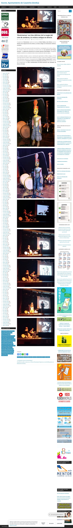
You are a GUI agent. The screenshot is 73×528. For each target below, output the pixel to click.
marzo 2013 (5, 314)
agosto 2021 (5, 163)
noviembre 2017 (6, 230)
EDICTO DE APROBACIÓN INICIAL (63, 171)
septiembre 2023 (6, 125)
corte (14, 340)
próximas (11, 348)
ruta (13, 350)
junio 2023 (5, 130)
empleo (3, 345)
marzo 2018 (5, 224)
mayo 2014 (5, 293)
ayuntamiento (9, 332)
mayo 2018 (5, 221)
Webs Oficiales (41, 7)
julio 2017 (4, 236)
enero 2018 (5, 227)
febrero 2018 (5, 226)
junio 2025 (5, 94)
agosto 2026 (5, 73)
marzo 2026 (5, 80)
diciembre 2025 (6, 85)
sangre (3, 352)
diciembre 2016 (6, 247)
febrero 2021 (5, 172)
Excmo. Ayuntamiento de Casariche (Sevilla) (20, 3)
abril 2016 (4, 259)
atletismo (3, 332)
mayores (10, 347)
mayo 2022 (5, 149)
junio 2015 (5, 274)
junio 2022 (5, 148)
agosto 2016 (5, 253)
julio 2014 (4, 290)
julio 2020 (5, 182)
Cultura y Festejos (35, 39)
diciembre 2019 (6, 193)
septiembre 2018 (6, 215)
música (34, 357)
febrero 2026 (5, 82)
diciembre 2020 (6, 175)
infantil (3, 347)
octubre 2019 (5, 196)
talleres (3, 353)
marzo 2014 (5, 296)
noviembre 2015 (6, 266)
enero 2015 (5, 281)
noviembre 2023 (6, 122)
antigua (18, 357)
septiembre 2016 (6, 251)
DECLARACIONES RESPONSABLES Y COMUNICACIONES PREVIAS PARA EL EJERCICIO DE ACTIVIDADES (64, 384)
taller (12, 352)
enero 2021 (5, 173)
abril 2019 (4, 205)
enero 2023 (5, 137)
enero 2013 (5, 317)
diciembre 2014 (6, 283)
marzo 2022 (5, 152)
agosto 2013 (5, 307)
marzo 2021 (5, 170)
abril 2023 (5, 133)
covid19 (3, 342)
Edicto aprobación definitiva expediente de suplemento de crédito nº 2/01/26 (64, 80)
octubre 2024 (5, 106)
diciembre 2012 (5, 319)
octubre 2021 (5, 160)
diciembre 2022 (6, 139)
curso (11, 342)
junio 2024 (5, 112)
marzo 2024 (5, 116)
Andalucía (12, 331)
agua (8, 331)
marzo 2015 (5, 278)
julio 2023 (4, 128)
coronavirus (9, 340)
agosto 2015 (5, 271)
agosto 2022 (5, 145)
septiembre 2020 (6, 179)
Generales (41, 39)
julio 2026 (5, 74)
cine (22, 357)
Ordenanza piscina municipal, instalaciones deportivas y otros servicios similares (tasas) (64, 236)
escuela (6, 345)
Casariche (3, 7)
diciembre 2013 (5, 301)
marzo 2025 (5, 98)
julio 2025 (5, 92)
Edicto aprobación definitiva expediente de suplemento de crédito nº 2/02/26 (64, 86)
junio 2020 (5, 184)
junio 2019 (5, 202)
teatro (7, 353)
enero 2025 (5, 101)
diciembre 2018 (6, 211)
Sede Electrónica (23, 7)
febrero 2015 (5, 280)
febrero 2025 (5, 100)
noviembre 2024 (6, 104)
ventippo (11, 353)
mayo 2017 (5, 239)
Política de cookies (13, 525)
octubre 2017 (5, 232)
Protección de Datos (63, 7)
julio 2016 (4, 254)
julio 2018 (4, 218)
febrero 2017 (5, 244)
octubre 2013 (5, 304)
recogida (3, 350)
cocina (8, 339)
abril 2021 (4, 169)
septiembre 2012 (6, 323)
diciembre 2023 (6, 121)
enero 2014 (5, 299)
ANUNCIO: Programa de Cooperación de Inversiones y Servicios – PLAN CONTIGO (64, 325)
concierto (13, 339)
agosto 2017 (5, 235)
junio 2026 (5, 76)
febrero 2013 (5, 316)
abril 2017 (4, 241)
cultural (26, 357)
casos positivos (11, 337)
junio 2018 (5, 220)
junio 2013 (5, 310)
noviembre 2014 (6, 284)
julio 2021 (4, 164)
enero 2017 (5, 245)
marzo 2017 (5, 242)
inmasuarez (28, 39)
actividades (4, 331)
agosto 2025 (5, 91)
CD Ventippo (4, 339)
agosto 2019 (5, 199)
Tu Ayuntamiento (12, 7)
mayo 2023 (5, 131)
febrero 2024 (5, 118)
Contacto (49, 7)
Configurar (59, 523)
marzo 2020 (5, 188)
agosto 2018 (5, 217)
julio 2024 (5, 110)
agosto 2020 (5, 181)
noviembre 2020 (6, 176)
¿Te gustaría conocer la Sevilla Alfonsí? (25, 360)
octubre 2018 (5, 214)
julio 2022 (4, 146)
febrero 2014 (5, 298)
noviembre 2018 (6, 212)
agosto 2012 (5, 325)
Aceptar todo (43, 523)
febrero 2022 (5, 154)
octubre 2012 (5, 322)
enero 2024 (5, 119)
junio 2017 (5, 238)
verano (3, 355)
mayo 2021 (5, 167)
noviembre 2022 (6, 140)
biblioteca (4, 334)
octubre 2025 (5, 88)
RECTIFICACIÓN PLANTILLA (62, 101)
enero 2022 (5, 155)
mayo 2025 (5, 95)
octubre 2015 (5, 268)
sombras (48, 357)
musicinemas (39, 357)
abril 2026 (5, 79)
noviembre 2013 (6, 302)
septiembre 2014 (6, 287)
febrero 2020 (5, 190)
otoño (44, 357)
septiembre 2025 (6, 89)
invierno (30, 357)
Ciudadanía (32, 7)
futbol (13, 345)
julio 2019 (4, 200)
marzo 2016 (5, 260)
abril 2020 (5, 187)
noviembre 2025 (6, 86)
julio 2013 (4, 308)
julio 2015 (4, 272)
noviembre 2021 (6, 158)
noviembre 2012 (6, 320)
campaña (8, 334)
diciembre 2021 (5, 157)
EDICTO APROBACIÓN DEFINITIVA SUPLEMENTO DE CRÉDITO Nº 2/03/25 (64, 111)
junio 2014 (5, 292)
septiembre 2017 (6, 233)
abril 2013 (4, 313)
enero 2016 (5, 263)
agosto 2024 (5, 109)
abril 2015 (4, 277)
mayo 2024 (5, 113)
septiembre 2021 (6, 161)
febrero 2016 (5, 262)
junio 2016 (5, 256)
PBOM (55, 7)
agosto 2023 (5, 127)
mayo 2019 (5, 203)
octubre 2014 (5, 286)
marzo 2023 (5, 134)
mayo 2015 (5, 275)
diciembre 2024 (6, 103)
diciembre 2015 (6, 265)
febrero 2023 (5, 136)
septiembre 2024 (6, 107)
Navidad (3, 348)
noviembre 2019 (6, 194)
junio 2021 (5, 166)
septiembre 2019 (6, 197)
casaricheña (4, 337)
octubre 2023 (5, 124)
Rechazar (51, 523)
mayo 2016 (5, 257)
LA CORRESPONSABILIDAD (62, 315)
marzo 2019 (5, 206)
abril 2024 (5, 115)
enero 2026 (5, 83)
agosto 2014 (5, 289)
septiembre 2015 (6, 269)
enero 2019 (5, 209)
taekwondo (7, 352)
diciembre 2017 (5, 229)
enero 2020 (5, 191)
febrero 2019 (5, 208)
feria (10, 345)
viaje (6, 355)
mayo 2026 (5, 77)
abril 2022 (5, 151)
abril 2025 (5, 97)
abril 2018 (4, 223)
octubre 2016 (5, 250)
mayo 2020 (5, 185)
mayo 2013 (5, 311)
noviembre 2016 (6, 248)
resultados (8, 350)
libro (7, 347)
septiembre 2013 (6, 305)
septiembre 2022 (6, 143)
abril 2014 (4, 295)
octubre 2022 (5, 142)
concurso (4, 340)
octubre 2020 (5, 178)
